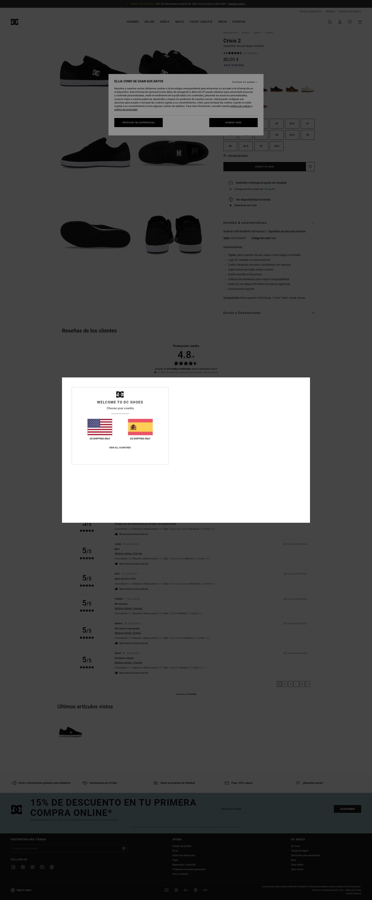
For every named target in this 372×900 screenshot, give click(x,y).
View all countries (120, 447)
